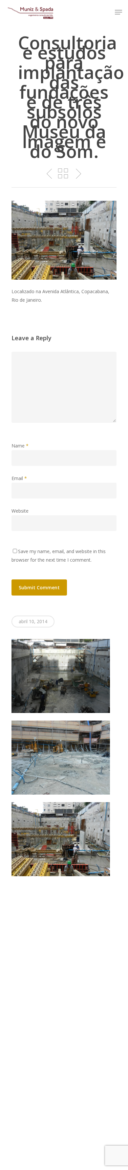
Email (19, 478)
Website (20, 511)
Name (20, 446)
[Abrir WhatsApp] (111, 1153)
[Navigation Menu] (118, 12)
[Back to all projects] (63, 174)
